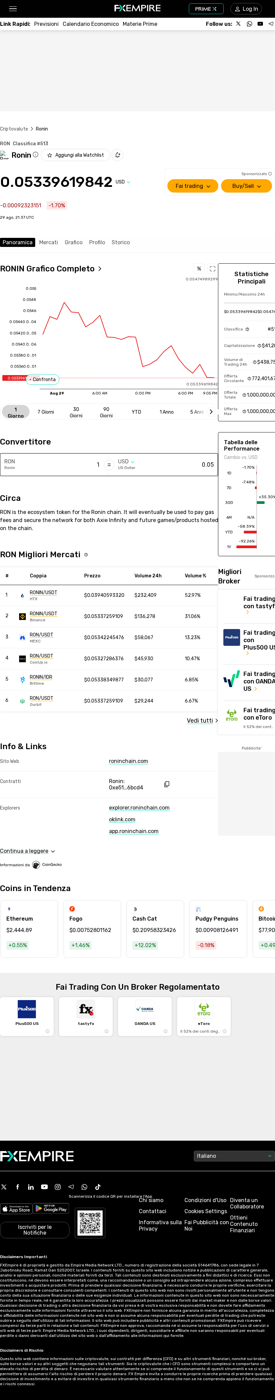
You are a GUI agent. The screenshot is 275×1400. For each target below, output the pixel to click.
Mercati (48, 242)
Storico (121, 242)
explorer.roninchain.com (139, 808)
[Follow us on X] (239, 24)
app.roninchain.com (134, 831)
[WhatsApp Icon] (84, 1187)
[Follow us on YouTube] (260, 24)
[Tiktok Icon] (98, 1187)
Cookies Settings (205, 1211)
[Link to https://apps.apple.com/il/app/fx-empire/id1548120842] (16, 1209)
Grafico (73, 242)
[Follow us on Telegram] (271, 24)
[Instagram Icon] (58, 1187)
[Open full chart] (212, 268)
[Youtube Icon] (44, 1187)
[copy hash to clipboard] (166, 784)
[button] (12, 9)
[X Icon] (4, 1187)
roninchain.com (128, 761)
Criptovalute (14, 129)
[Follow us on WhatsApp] (249, 24)
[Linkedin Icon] (31, 1187)
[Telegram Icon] (71, 1187)
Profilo (97, 242)
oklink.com (122, 819)
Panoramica (18, 242)
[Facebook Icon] (17, 1187)
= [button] (109, 465)
